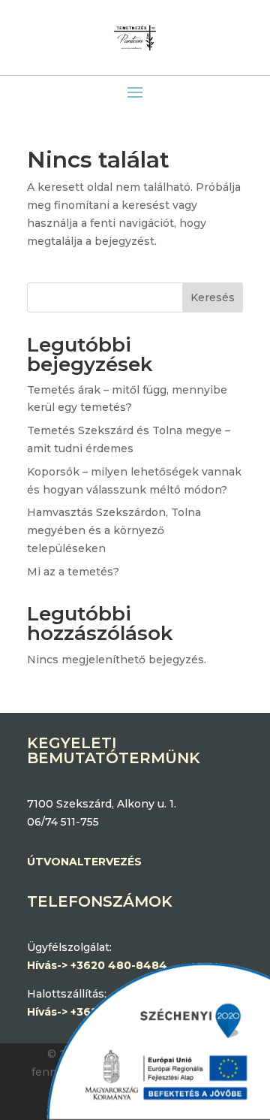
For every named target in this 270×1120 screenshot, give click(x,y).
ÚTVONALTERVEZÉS (84, 861)
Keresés (212, 297)
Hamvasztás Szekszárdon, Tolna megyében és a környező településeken (114, 530)
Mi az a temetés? (73, 571)
